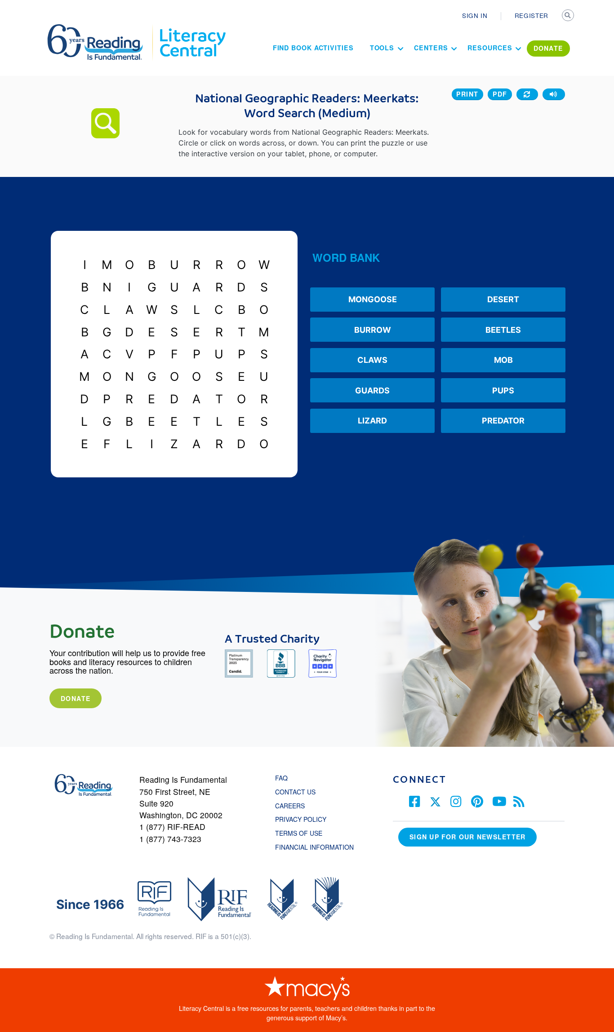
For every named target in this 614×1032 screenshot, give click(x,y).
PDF (500, 93)
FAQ (281, 777)
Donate (75, 698)
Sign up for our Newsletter (467, 836)
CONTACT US (298, 791)
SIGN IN (475, 15)
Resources (489, 47)
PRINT (467, 93)
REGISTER (531, 15)
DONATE (548, 48)
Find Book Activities (313, 47)
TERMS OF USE (303, 833)
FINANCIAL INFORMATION (314, 846)
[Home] (101, 28)
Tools (382, 47)
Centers (431, 47)
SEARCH (568, 16)
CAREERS (290, 805)
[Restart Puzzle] (527, 94)
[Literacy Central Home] (192, 28)
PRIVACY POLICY (300, 819)
